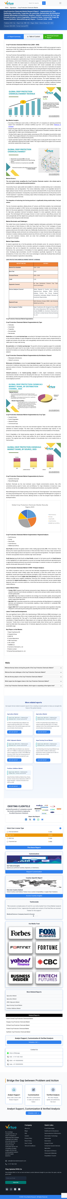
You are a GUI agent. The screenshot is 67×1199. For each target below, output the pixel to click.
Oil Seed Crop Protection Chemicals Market (18, 1025)
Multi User (11, 838)
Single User (11, 835)
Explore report (14, 732)
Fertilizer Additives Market (15, 768)
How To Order (28, 1143)
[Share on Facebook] (34, 819)
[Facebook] (19, 1189)
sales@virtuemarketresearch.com (17, 1161)
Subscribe (15, 1182)
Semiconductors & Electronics (53, 1133)
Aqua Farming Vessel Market (44, 740)
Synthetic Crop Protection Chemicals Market (18, 1032)
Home (6, 7)
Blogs (26, 1131)
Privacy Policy (28, 1138)
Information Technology (51, 1136)
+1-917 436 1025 (12, 1164)
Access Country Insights (34, 896)
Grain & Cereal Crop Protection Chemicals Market (19, 1018)
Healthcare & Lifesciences (52, 1131)
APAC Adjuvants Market (14, 740)
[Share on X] (30, 819)
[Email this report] (42, 819)
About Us (27, 1128)
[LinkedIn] (7, 1189)
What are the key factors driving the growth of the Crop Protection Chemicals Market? (29, 668)
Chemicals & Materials (51, 1153)
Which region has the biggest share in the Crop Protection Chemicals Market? (27, 681)
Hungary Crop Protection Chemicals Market (18, 1022)
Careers (27, 1136)
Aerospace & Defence (50, 1150)
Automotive (48, 1138)
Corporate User (13, 841)
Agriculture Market (12, 714)
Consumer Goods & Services (52, 1146)
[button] (11, 911)
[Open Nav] (60, 3)
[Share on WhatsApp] (38, 819)
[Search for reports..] (44, 3)
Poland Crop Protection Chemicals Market (17, 1028)
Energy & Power (49, 1143)
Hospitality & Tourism (50, 1155)
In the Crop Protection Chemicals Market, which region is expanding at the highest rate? (30, 685)
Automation (48, 1141)
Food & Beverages (49, 1128)
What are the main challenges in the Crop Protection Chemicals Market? (25, 672)
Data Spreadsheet (13, 831)
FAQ (26, 1133)
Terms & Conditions (30, 1146)
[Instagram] (15, 1189)
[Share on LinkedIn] (26, 819)
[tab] (14, 36)
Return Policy (28, 1141)
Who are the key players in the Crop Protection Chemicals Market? (24, 676)
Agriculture (13, 7)
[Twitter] (11, 1189)
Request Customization (34, 872)
